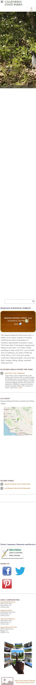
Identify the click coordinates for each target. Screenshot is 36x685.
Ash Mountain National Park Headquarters (17, 488)
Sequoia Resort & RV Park (8, 627)
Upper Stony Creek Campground (14, 373)
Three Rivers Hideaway (7, 619)
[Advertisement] (18, 524)
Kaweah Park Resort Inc (7, 602)
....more (19, 387)
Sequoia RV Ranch (6, 610)
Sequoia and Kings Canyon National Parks (17, 484)
